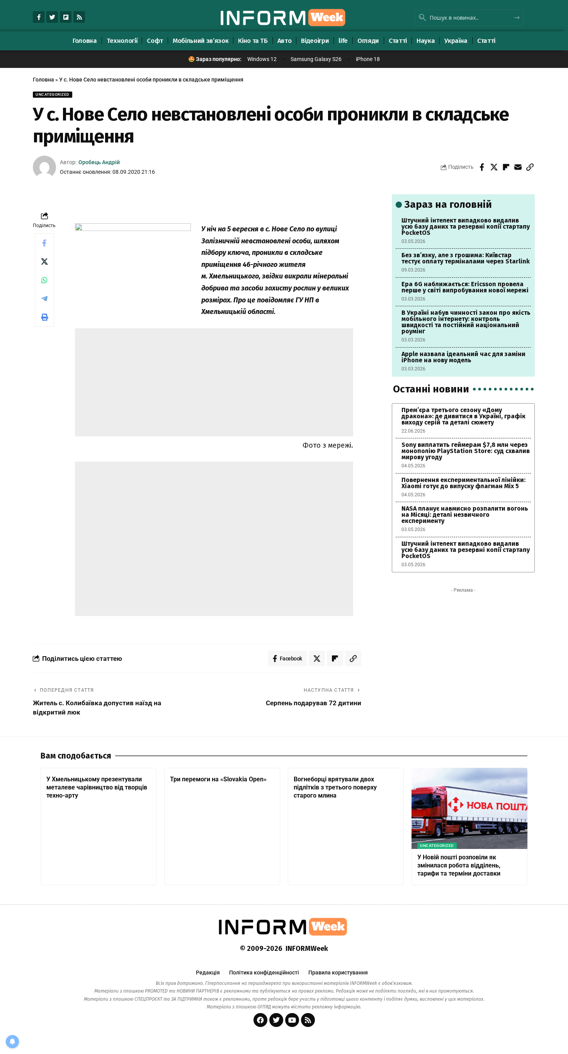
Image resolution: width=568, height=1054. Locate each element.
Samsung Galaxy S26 (316, 59)
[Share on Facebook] (481, 167)
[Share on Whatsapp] (44, 280)
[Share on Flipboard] (505, 167)
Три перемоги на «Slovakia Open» (218, 779)
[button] (529, 167)
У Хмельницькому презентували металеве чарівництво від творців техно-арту (96, 787)
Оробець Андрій (99, 162)
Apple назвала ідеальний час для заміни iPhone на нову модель (463, 357)
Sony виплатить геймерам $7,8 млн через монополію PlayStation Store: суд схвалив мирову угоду (465, 451)
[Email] (517, 167)
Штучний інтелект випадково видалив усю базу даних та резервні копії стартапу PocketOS (465, 226)
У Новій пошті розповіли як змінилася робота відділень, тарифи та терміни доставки (458, 865)
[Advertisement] (214, 382)
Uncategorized (53, 94)
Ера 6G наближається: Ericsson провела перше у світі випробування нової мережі (465, 287)
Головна (43, 79)
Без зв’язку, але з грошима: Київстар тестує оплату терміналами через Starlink (465, 258)
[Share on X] (493, 167)
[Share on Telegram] (44, 298)
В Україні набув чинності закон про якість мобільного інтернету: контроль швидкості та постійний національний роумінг (466, 322)
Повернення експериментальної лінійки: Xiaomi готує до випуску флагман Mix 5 (463, 483)
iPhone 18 (368, 59)
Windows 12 (262, 59)
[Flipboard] (65, 17)
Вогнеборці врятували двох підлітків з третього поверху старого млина (335, 787)
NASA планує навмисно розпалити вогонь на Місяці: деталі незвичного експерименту (464, 514)
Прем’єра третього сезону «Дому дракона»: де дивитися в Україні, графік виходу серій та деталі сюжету (463, 416)
